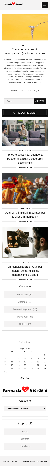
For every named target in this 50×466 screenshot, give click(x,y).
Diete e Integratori (22, 309)
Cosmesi (22, 302)
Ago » (28, 378)
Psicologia (25, 151)
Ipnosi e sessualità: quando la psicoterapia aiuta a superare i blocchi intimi (25, 158)
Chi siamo (25, 446)
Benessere (25, 209)
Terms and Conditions (34, 461)
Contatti (25, 439)
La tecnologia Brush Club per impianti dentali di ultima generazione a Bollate (25, 270)
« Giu (22, 378)
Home (25, 431)
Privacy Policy (11, 461)
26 (18, 368)
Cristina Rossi (16, 91)
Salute (25, 45)
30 (45, 368)
